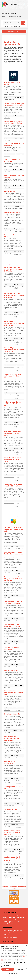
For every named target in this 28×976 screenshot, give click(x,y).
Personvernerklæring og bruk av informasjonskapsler (11, 922)
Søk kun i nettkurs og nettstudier (12, 26)
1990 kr (18, 780)
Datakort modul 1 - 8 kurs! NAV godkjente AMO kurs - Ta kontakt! (13, 578)
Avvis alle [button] (20, 969)
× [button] (26, 945)
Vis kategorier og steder (14, 31)
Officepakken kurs (10, 810)
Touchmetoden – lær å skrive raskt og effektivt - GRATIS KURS (13, 832)
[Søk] (23, 23)
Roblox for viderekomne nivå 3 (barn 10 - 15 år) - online (12, 459)
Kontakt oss (6, 934)
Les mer (24, 956)
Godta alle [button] (7, 969)
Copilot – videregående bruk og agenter (14, 144)
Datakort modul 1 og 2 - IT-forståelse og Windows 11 (13, 602)
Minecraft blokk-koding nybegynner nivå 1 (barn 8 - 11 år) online (13, 269)
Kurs (3, 10)
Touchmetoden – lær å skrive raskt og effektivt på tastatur (13, 859)
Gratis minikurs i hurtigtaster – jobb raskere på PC (13, 692)
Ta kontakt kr (19, 548)
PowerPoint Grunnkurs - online (12, 236)
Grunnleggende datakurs (12, 714)
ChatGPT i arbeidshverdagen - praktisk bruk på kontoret (14, 104)
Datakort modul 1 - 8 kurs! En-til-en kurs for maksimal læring (13, 554)
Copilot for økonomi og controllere (12, 160)
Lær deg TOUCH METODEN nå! (13, 787)
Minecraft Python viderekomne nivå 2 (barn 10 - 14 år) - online (14, 349)
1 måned (15, 733)
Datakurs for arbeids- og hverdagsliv (12, 648)
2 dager (16, 208)
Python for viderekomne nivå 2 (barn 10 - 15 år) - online (12, 404)
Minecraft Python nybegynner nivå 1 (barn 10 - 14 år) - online (14, 323)
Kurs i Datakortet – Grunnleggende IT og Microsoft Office (11, 738)
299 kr (21, 806)
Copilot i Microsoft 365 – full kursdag (14, 176)
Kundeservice (7, 927)
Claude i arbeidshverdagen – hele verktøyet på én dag (14, 122)
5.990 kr (21, 208)
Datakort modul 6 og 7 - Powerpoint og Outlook (12, 625)
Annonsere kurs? (8, 941)
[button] (14, 973)
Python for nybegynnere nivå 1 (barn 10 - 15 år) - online (12, 376)
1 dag (16, 100)
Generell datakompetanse (8, 13)
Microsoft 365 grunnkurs (12, 212)
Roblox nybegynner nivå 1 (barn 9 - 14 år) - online (13, 485)
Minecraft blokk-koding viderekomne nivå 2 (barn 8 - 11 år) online (14, 295)
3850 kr (21, 100)
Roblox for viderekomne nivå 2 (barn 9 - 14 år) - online (12, 433)
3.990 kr (21, 231)
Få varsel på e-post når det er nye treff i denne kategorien (14, 887)
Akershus (19, 16)
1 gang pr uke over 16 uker (16, 288)
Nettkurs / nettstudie (9, 99)
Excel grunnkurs (9, 191)
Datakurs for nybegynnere (8, 16)
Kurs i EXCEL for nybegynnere (9, 762)
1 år (16, 806)
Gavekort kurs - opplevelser (10, 937)
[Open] (24, 4)
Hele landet (7, 118)
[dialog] (14, 960)
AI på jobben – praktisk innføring (12, 83)
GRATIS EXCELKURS (11, 670)
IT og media (9, 10)
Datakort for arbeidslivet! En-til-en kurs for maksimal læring (13, 529)
